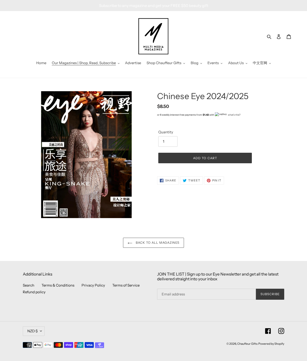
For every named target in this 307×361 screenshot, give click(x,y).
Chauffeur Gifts (247, 343)
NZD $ (32, 331)
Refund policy (34, 292)
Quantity (165, 132)
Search (28, 285)
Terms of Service (126, 285)
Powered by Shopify (271, 343)
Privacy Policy (93, 285)
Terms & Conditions (57, 285)
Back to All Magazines (157, 242)
